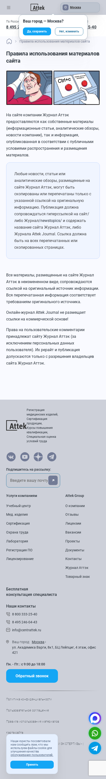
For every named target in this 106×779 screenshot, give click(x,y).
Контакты (73, 559)
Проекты (72, 541)
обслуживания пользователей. (32, 755)
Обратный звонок (32, 676)
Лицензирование (20, 559)
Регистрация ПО (19, 550)
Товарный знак (77, 577)
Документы (74, 550)
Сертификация (18, 523)
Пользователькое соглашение (27, 710)
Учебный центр (18, 506)
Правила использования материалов (32, 721)
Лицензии (73, 523)
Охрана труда (17, 532)
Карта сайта (14, 732)
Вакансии (73, 532)
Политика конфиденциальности (29, 699)
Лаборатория (17, 541)
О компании (75, 506)
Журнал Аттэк (76, 568)
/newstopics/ (50, 220)
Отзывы (72, 514)
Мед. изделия (17, 514)
